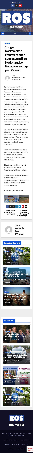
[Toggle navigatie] (15, 33)
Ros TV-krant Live (23, 444)
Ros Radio (7, 373)
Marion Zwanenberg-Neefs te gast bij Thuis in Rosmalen (16, 378)
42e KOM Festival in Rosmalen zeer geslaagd (22, 213)
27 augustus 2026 (12, 339)
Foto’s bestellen (25, 440)
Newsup (11, 435)
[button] (27, 33)
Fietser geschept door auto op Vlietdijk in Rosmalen (16, 357)
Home (4, 440)
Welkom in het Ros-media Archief (16, 449)
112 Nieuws (8, 352)
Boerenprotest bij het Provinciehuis (16, 275)
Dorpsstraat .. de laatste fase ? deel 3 (11, 212)
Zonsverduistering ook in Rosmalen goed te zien (16, 296)
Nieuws (7, 43)
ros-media (16, 27)
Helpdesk (7, 444)
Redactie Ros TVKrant (19, 77)
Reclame (14, 444)
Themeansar (20, 435)
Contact (10, 440)
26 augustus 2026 (12, 381)
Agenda (7, 331)
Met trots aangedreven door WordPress (13, 433)
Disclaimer (17, 440)
